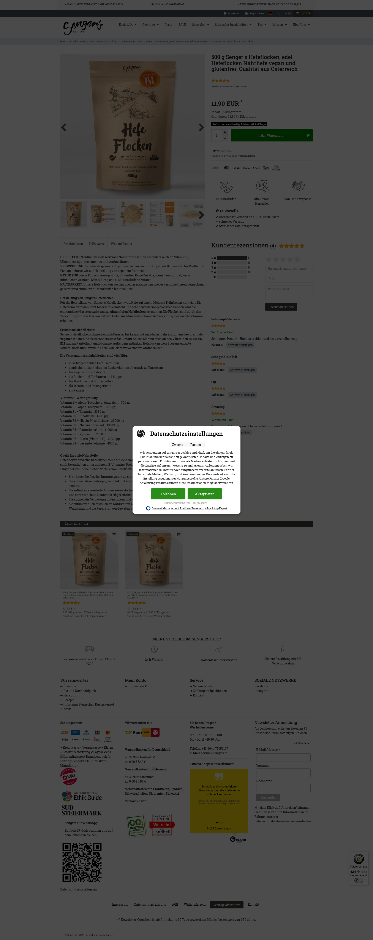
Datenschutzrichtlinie (177, 503)
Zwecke (177, 445)
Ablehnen (168, 494)
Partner (195, 445)
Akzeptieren (205, 494)
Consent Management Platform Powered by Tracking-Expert (189, 508)
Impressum (200, 503)
